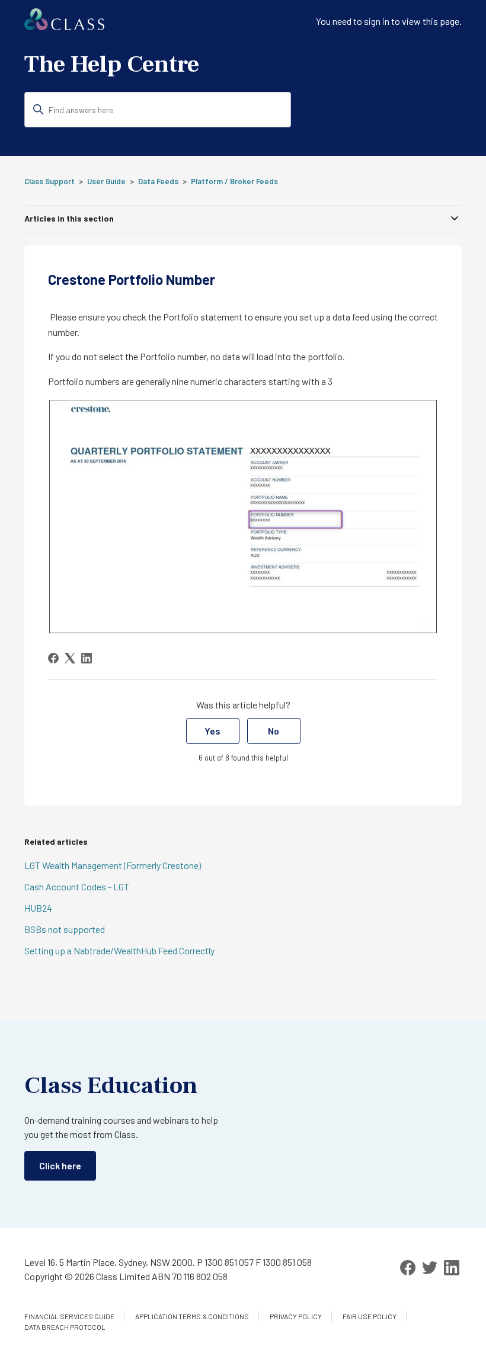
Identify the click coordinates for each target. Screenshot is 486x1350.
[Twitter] (429, 1267)
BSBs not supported (64, 929)
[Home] (64, 26)
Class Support (49, 181)
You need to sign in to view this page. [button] (389, 21)
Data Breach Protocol (64, 1327)
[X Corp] (70, 658)
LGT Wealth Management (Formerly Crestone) (112, 865)
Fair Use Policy (370, 1316)
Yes (212, 730)
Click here (60, 1165)
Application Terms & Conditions (192, 1316)
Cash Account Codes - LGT (76, 886)
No (273, 730)
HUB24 (38, 907)
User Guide (106, 181)
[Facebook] (53, 658)
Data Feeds (158, 181)
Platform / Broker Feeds (234, 181)
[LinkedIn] (86, 658)
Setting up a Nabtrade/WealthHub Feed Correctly (119, 950)
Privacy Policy (296, 1316)
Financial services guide (69, 1316)
